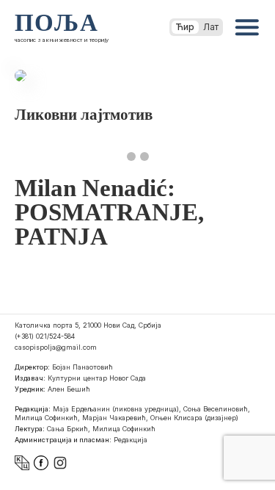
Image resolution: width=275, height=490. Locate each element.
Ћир (185, 26)
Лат (211, 26)
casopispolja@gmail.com (56, 347)
